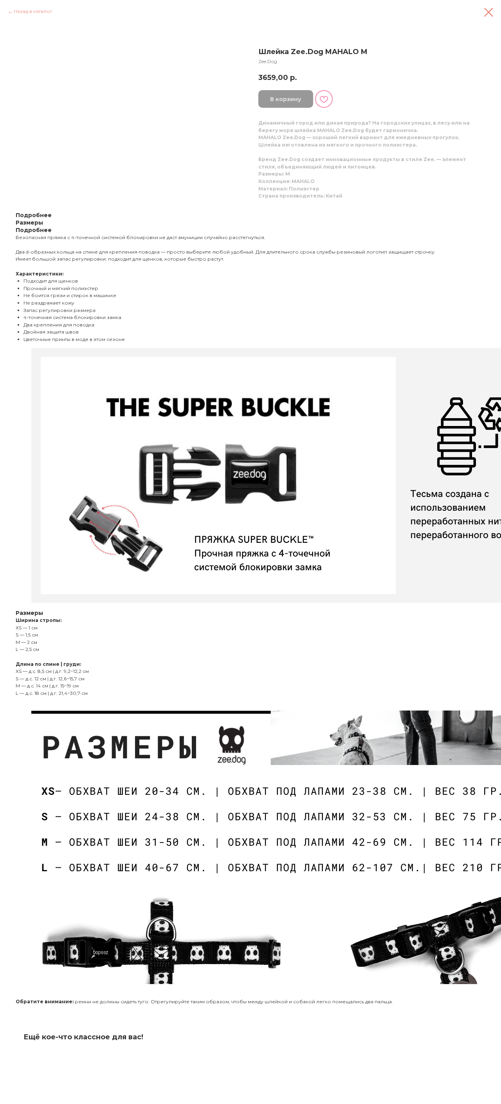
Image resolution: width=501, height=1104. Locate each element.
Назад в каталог (33, 11)
